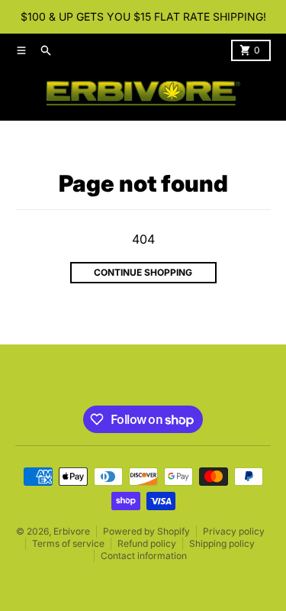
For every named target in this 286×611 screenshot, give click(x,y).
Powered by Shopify (146, 531)
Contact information (144, 555)
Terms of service (68, 543)
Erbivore (71, 531)
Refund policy (146, 543)
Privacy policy (234, 531)
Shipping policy (222, 543)
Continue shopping (143, 272)
